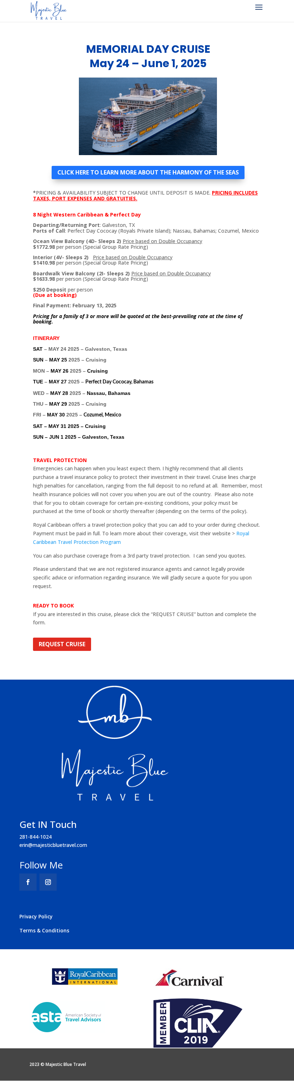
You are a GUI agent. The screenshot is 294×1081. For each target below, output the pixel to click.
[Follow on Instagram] (48, 882)
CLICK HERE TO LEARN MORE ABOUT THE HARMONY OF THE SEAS (148, 172)
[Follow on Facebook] (28, 882)
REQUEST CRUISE (62, 644)
